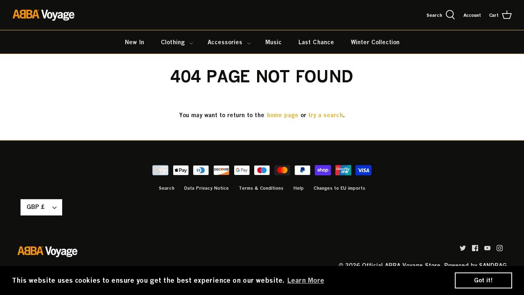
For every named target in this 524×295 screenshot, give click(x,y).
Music (273, 42)
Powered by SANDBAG (475, 265)
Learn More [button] (305, 280)
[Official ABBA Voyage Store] (44, 15)
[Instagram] (500, 248)
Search (166, 188)
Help (298, 188)
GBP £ (36, 206)
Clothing (173, 42)
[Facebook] (475, 248)
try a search (325, 114)
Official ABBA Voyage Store (401, 265)
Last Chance (316, 42)
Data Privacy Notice (206, 188)
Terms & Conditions (261, 188)
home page (282, 114)
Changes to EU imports (339, 188)
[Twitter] (463, 248)
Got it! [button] (483, 280)
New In (134, 42)
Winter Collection (375, 42)
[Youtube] (487, 248)
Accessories (225, 42)
